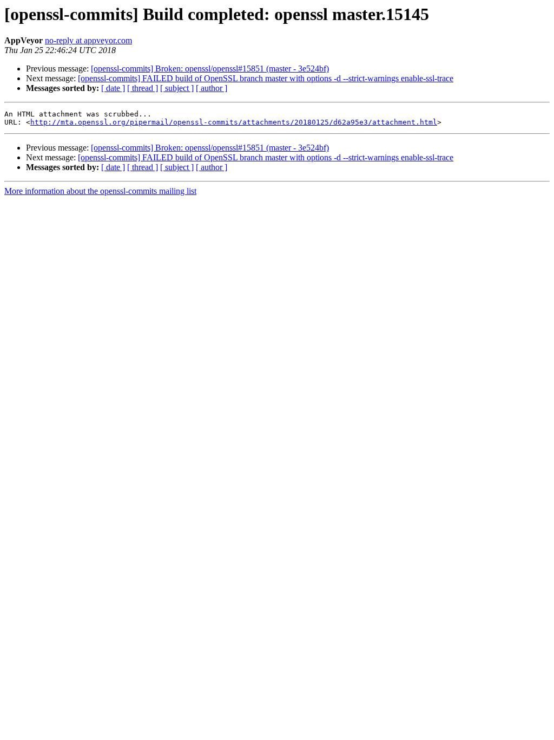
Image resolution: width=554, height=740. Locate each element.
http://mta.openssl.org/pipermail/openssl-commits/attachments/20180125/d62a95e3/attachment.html (233, 122)
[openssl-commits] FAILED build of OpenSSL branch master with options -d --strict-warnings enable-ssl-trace (265, 78)
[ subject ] (177, 88)
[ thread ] (142, 88)
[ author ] (211, 88)
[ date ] (113, 88)
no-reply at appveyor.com (88, 40)
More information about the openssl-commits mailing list (100, 191)
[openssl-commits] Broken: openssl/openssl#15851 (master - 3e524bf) (210, 68)
